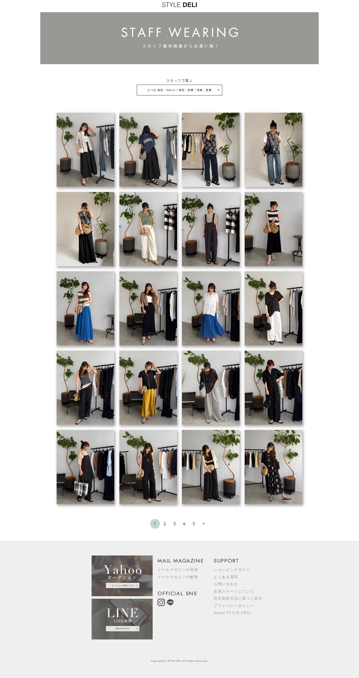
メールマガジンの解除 (178, 577)
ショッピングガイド (232, 569)
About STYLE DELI (232, 613)
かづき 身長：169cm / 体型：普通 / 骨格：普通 (180, 90)
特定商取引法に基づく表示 (238, 598)
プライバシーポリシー (234, 606)
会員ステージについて (234, 591)
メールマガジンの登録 (178, 569)
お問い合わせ (226, 584)
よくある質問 (226, 577)
